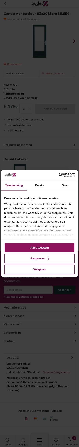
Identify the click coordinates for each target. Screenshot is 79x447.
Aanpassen (37, 258)
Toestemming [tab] (14, 185)
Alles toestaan (39, 247)
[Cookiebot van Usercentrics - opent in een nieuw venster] (59, 175)
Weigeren (39, 269)
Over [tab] (65, 185)
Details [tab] (39, 185)
